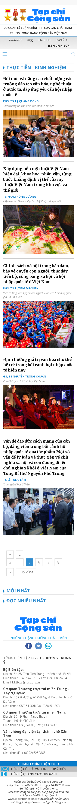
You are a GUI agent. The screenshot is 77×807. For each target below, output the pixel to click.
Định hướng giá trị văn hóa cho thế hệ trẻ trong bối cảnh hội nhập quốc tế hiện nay (38, 365)
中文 (30, 40)
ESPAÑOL (62, 40)
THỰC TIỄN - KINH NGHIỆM (36, 67)
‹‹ (10, 554)
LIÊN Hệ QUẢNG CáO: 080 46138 (34, 774)
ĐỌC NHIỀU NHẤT (26, 601)
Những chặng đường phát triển (38, 638)
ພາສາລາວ (15, 40)
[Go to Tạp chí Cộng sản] (38, 15)
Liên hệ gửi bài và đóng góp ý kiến (38, 769)
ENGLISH (44, 40)
